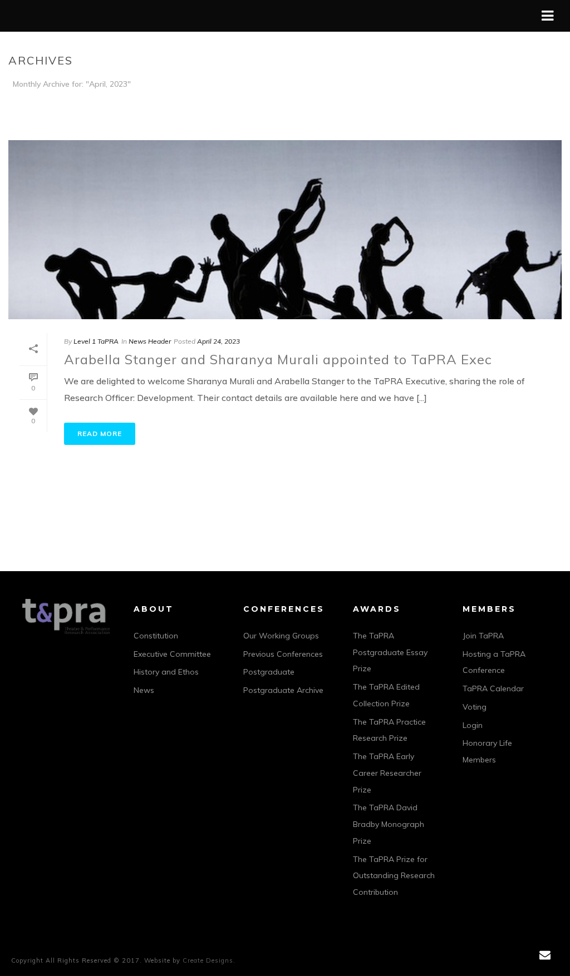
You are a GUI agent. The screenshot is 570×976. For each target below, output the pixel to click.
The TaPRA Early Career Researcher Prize (387, 773)
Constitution (156, 636)
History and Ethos (166, 672)
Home (538, 104)
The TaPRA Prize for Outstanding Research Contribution (394, 876)
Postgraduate (268, 672)
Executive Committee (172, 654)
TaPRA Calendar (493, 688)
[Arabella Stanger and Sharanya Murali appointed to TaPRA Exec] (285, 229)
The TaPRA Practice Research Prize (389, 730)
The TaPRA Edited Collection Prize (386, 695)
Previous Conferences (283, 654)
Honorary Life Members (487, 751)
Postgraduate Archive (283, 690)
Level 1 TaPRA (96, 341)
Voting (475, 707)
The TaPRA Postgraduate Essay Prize (390, 652)
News (144, 690)
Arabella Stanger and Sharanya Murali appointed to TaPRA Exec (278, 359)
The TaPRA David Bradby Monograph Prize (388, 824)
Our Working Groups (281, 636)
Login (473, 725)
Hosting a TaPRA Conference (494, 662)
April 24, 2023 (218, 341)
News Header (150, 341)
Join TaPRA (483, 636)
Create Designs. (209, 960)
